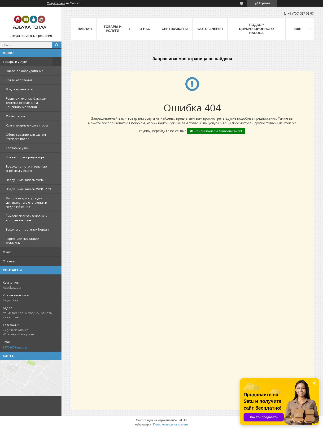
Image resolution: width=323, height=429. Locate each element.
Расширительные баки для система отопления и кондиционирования (26, 102)
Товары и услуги (15, 61)
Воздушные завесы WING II (26, 180)
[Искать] (56, 45)
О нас (7, 252)
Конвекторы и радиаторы (25, 157)
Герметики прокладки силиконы (22, 240)
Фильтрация (15, 116)
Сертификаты (175, 29)
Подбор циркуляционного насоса (256, 29)
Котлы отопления (19, 80)
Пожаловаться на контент (170, 424)
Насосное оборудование (25, 71)
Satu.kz (182, 420)
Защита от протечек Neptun (27, 229)
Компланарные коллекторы (27, 125)
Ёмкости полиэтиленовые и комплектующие (27, 218)
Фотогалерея (210, 29)
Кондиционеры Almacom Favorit (218, 131)
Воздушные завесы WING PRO (28, 189)
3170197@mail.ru (15, 347)
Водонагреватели (19, 89)
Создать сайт (56, 3)
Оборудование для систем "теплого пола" (26, 136)
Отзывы (9, 261)
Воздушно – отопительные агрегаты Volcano (26, 168)
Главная (84, 29)
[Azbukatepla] (31, 22)
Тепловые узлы (17, 148)
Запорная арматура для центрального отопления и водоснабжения (26, 202)
